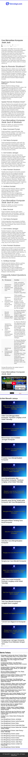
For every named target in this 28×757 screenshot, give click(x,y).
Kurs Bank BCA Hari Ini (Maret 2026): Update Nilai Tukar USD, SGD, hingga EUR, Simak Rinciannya (13, 660)
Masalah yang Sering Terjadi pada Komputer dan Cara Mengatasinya (13, 501)
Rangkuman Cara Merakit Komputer (13, 561)
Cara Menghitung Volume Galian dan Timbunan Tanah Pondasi (14, 728)
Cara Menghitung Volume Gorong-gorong (12, 736)
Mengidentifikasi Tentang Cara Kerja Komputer (12, 521)
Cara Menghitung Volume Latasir (10, 733)
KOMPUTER (6, 46)
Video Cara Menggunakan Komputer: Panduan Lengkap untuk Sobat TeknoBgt (13, 417)
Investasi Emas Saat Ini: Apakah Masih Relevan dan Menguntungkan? (12, 704)
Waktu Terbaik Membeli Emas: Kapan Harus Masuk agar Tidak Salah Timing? (13, 690)
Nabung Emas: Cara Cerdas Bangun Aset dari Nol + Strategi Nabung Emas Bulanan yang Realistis (13, 694)
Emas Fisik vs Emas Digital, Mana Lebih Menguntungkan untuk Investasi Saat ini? (12, 687)
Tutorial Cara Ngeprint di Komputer (13, 622)
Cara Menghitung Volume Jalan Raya (11, 742)
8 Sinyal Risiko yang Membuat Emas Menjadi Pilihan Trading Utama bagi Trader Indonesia (13, 698)
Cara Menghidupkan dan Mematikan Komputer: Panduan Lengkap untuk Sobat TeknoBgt (12, 480)
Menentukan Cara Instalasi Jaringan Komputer (10, 438)
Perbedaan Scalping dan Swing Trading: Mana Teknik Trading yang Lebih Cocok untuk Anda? (14, 655)
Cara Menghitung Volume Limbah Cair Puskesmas (11, 744)
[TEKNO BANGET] (14, 3)
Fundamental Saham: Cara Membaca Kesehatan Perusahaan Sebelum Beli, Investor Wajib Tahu (14, 664)
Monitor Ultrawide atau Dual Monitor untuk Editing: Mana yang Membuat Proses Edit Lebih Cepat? (13, 713)
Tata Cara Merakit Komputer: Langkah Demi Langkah (11, 602)
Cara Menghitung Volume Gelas (10, 723)
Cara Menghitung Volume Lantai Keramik (12, 721)
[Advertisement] (14, 20)
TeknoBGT (7, 754)
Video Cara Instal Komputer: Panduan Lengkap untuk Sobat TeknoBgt (12, 581)
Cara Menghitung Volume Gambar (10, 747)
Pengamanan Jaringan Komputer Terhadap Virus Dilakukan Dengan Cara (13, 642)
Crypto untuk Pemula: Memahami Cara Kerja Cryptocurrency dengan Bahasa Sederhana (13, 701)
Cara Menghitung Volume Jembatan (11, 719)
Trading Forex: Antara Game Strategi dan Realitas (12, 716)
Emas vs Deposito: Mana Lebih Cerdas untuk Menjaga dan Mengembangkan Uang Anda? (13, 684)
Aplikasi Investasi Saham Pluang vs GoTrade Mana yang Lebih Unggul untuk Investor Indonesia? (13, 676)
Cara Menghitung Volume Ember (10, 738)
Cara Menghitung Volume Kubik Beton (11, 740)
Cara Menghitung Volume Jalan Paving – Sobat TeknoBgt (12, 731)
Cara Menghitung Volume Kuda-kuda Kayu (13, 725)
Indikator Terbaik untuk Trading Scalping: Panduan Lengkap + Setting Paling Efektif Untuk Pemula (12, 708)
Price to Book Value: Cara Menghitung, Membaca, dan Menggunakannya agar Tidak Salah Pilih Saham (13, 680)
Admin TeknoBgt (7, 45)
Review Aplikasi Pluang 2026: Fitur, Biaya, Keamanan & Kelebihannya (12, 672)
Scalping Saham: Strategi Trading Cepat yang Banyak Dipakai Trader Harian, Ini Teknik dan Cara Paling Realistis (13, 668)
